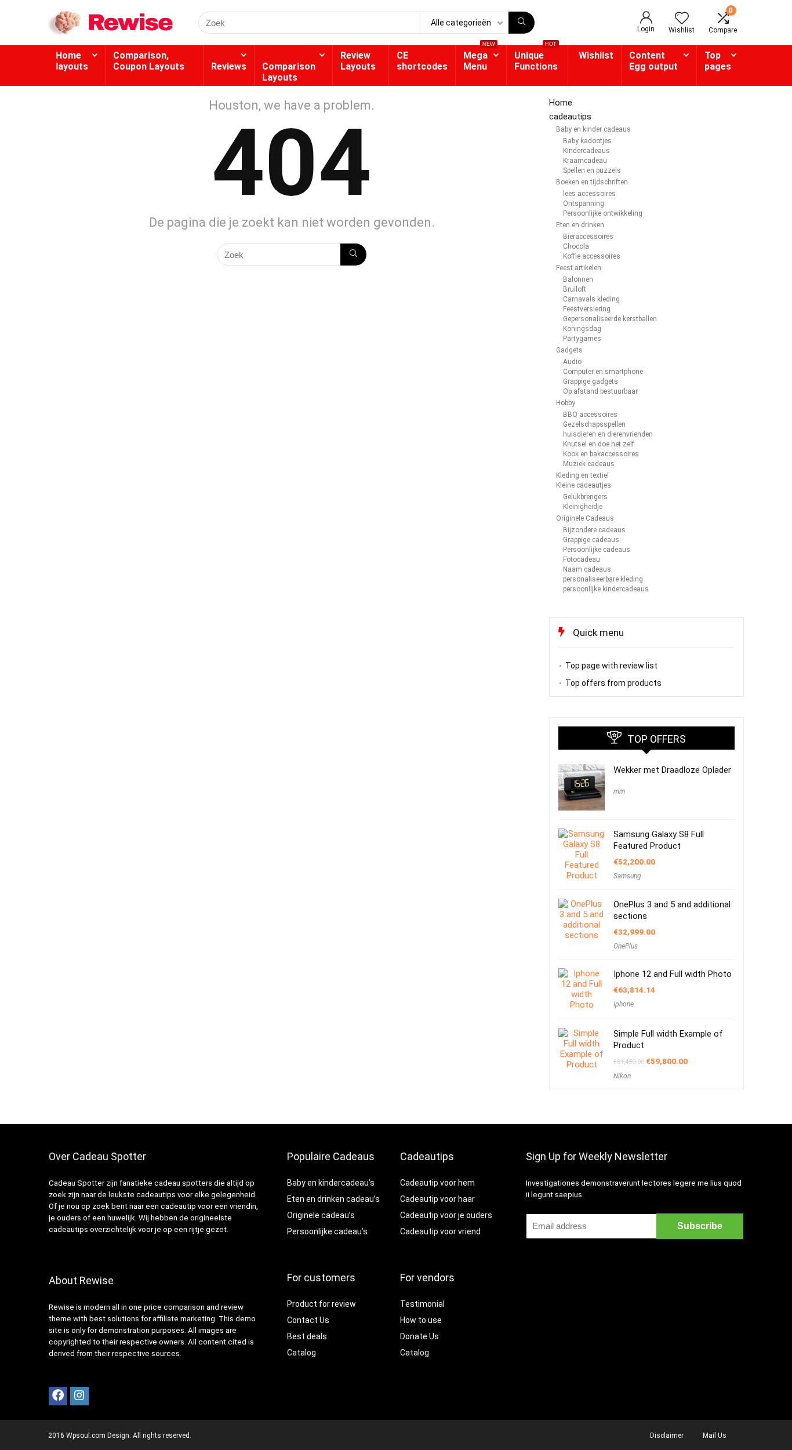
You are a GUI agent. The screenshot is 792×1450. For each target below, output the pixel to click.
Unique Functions (536, 58)
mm (619, 791)
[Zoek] (521, 23)
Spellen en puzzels (592, 170)
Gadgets (569, 350)
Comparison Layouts (288, 72)
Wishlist (596, 55)
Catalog (301, 1352)
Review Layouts (358, 61)
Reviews (228, 66)
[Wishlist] (682, 19)
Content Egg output (653, 61)
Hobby (565, 403)
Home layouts (72, 61)
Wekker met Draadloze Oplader (672, 770)
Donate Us (419, 1336)
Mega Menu (479, 58)
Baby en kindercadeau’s (331, 1182)
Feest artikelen (578, 268)
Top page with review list (611, 665)
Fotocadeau (581, 559)
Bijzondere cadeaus (594, 530)
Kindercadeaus (586, 151)
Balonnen (578, 279)
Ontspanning (583, 203)
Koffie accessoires (591, 256)
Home (560, 102)
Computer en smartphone (603, 372)
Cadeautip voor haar (437, 1199)
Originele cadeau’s (321, 1215)
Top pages (717, 61)
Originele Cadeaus (585, 518)
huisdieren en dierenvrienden (608, 434)
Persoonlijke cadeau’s (327, 1231)
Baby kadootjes (587, 141)
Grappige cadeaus (591, 540)
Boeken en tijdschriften (592, 182)
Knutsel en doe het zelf (598, 444)
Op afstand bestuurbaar (600, 391)
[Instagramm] (79, 1396)
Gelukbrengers (585, 497)
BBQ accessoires (590, 414)
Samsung (627, 876)
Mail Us (714, 1435)
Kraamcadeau (585, 161)
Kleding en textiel (582, 475)
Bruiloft (574, 289)
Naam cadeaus (587, 569)
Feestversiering (587, 309)
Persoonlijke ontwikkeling (602, 213)
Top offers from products (613, 683)
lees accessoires (589, 194)
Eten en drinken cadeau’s (333, 1199)
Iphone (623, 1004)
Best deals (307, 1336)
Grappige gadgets (590, 381)
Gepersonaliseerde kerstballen (610, 319)
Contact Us (308, 1320)
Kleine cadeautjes (583, 485)
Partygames (582, 339)
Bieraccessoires (588, 236)
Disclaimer (667, 1435)
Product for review (321, 1304)
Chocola (576, 246)
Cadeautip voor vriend (440, 1231)
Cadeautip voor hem (437, 1182)
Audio (572, 362)
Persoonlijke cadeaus (596, 550)
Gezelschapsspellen (594, 424)
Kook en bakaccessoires (601, 454)
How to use (421, 1320)
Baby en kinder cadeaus (593, 129)
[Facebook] (58, 1396)
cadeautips (570, 116)
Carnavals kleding (591, 299)
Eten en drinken (580, 225)
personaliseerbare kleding (603, 579)
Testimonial (422, 1304)
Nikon (622, 1076)
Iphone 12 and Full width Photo (672, 974)
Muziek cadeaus (589, 464)
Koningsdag (582, 329)
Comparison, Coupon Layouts (148, 61)
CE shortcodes (422, 61)
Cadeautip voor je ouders (446, 1215)
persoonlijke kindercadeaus (606, 589)
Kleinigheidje (582, 507)
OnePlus (625, 946)
